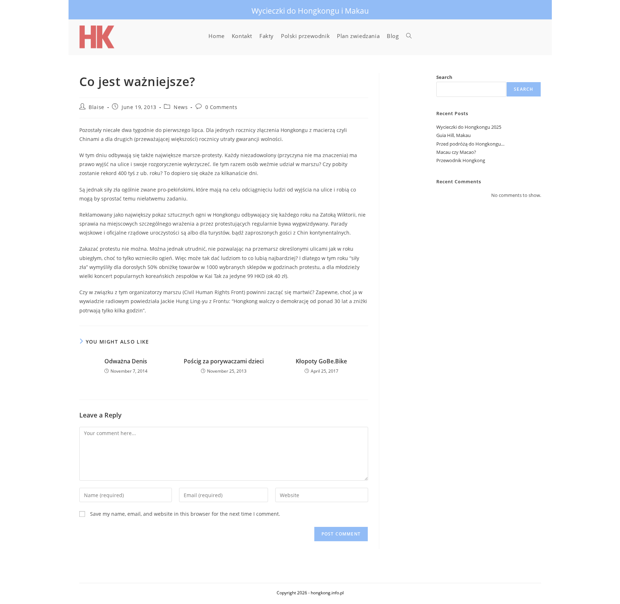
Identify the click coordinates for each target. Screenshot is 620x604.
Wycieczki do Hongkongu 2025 (468, 127)
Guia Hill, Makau (453, 135)
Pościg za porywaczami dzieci (224, 361)
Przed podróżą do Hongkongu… (470, 144)
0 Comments (221, 107)
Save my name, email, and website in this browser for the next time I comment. (185, 513)
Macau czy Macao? (456, 152)
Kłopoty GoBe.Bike (321, 361)
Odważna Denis (125, 361)
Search (444, 77)
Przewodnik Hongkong (460, 160)
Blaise (96, 107)
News (181, 107)
